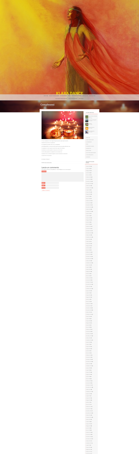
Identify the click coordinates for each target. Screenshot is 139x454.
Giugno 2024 (88, 217)
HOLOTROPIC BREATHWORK (61, 98)
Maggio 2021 (88, 297)
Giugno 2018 (88, 372)
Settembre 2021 (89, 288)
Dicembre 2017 (88, 385)
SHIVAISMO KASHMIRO (76, 95)
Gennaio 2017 (88, 408)
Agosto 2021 (88, 290)
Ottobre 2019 (88, 337)
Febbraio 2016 (88, 432)
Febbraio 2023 (88, 252)
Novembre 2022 (89, 258)
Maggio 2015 (88, 449)
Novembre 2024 (89, 207)
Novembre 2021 (89, 284)
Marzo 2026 (88, 174)
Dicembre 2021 (88, 282)
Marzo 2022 (88, 275)
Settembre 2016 (89, 417)
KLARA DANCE (69, 93)
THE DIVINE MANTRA (72, 98)
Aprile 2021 (88, 299)
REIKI (69, 95)
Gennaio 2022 (88, 280)
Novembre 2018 (89, 361)
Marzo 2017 (88, 404)
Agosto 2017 (88, 393)
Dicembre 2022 (88, 256)
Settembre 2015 (89, 443)
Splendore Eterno (91, 127)
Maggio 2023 (88, 245)
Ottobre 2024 (88, 209)
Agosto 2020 (88, 316)
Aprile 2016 (88, 428)
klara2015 (52, 106)
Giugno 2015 (88, 447)
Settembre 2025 (89, 187)
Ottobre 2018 (88, 363)
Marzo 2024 (88, 224)
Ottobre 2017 (88, 389)
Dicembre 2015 (88, 436)
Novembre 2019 (89, 335)
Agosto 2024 (88, 213)
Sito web (43, 187)
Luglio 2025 (88, 189)
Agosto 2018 (88, 367)
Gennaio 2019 (88, 357)
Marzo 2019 (88, 352)
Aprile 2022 (88, 273)
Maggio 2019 (88, 348)
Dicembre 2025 (88, 181)
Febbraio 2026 (88, 177)
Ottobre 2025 (88, 185)
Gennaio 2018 (88, 382)
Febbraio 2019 (88, 355)
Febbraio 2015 (88, 451)
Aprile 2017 (88, 402)
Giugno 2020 (88, 320)
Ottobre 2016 (88, 415)
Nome (43, 182)
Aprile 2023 (88, 247)
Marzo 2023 (88, 249)
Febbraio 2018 (88, 380)
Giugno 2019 (88, 346)
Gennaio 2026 (88, 179)
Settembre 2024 (89, 211)
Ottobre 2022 (88, 260)
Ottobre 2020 (88, 312)
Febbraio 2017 (88, 406)
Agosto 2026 (88, 166)
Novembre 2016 (89, 413)
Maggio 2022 (88, 271)
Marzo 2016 (88, 430)
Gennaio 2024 (88, 228)
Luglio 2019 (88, 344)
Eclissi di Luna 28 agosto (92, 119)
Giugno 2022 (88, 269)
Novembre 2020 (89, 310)
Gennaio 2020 (88, 331)
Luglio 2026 (88, 168)
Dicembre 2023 (88, 230)
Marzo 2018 (88, 378)
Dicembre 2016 (88, 410)
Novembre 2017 (89, 387)
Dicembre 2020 (88, 307)
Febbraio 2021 (88, 303)
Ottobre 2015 (88, 440)
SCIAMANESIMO (63, 95)
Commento (44, 171)
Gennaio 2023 (88, 254)
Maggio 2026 (88, 170)
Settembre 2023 (89, 237)
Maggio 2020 (88, 322)
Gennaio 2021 (88, 305)
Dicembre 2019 (88, 333)
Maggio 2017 (88, 400)
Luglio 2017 (88, 395)
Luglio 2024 (88, 215)
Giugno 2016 (88, 423)
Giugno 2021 (88, 295)
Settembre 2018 (89, 365)
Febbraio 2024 (88, 226)
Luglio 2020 (88, 318)
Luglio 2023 (88, 241)
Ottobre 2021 (88, 286)
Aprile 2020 (88, 325)
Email (43, 185)
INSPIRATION (85, 95)
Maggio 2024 (88, 219)
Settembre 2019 (89, 340)
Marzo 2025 (88, 198)
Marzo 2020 (88, 327)
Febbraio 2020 (88, 329)
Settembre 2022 (89, 262)
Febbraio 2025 (88, 200)
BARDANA (90, 123)
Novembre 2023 (89, 232)
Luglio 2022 (88, 267)
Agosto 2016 (88, 419)
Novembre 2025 (89, 183)
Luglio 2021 (88, 292)
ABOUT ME (46, 95)
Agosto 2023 (88, 239)
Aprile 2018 (88, 376)
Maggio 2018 (88, 374)
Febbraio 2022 (88, 277)
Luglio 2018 (88, 370)
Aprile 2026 (88, 172)
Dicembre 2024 (88, 204)
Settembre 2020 (89, 314)
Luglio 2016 (88, 421)
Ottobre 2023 (88, 234)
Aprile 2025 (88, 196)
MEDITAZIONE (92, 95)
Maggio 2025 (88, 194)
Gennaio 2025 (88, 202)
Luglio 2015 (88, 445)
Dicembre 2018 (88, 359)
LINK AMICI (81, 98)
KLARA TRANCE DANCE (54, 95)
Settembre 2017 (89, 391)
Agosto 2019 (88, 342)
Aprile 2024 (88, 222)
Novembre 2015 (89, 438)
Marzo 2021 (88, 301)
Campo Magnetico (91, 131)
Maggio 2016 (88, 425)
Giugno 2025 (88, 192)
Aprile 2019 (88, 350)
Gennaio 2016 (88, 434)
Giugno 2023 (88, 243)
